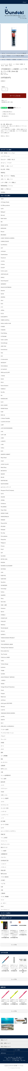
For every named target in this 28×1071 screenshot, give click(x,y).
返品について (4, 100)
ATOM (24, 1060)
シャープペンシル (11, 53)
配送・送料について (19, 1057)
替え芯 (8, 55)
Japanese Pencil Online (15, 1067)
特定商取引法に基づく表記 (7, 102)
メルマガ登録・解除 (15, 1060)
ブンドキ (9, 1067)
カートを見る (17, 1049)
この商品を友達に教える (7, 111)
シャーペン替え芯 (22, 53)
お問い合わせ (3, 1053)
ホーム (3, 53)
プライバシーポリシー (7, 1060)
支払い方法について (11, 1057)
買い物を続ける (5, 116)
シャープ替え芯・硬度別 (18, 55)
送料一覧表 (3, 915)
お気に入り (18, 107)
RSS (21, 1060)
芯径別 (14, 59)
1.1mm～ (20, 59)
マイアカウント (4, 1049)
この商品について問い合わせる (8, 114)
